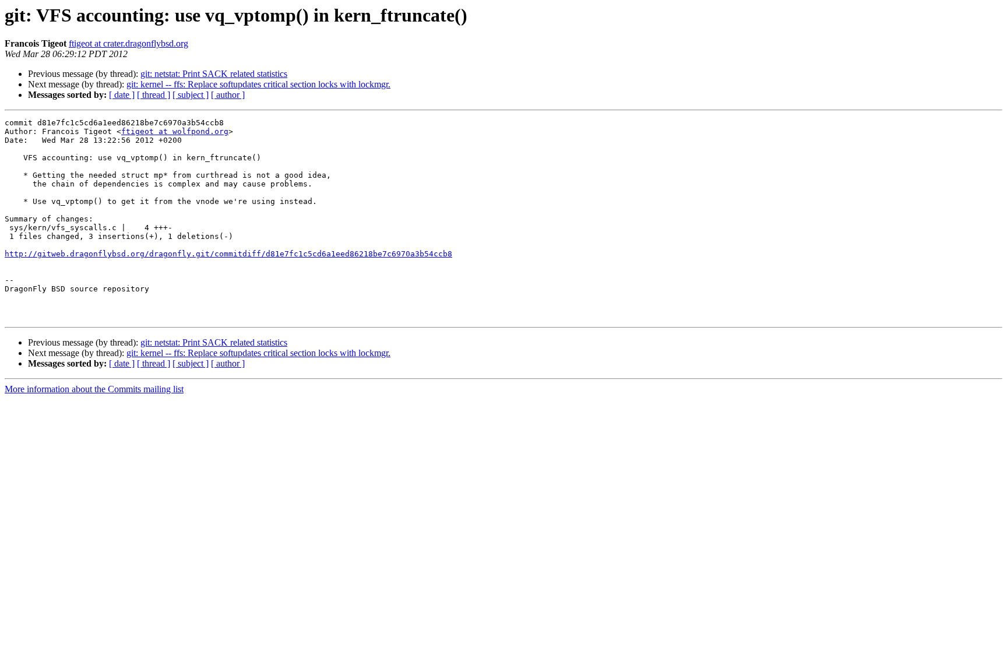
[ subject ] (190, 95)
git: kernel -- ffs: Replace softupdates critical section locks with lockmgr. (258, 84)
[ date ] (122, 95)
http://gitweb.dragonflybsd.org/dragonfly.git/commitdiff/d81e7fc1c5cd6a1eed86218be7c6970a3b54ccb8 (228, 253)
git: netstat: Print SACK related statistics (213, 74)
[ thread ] (153, 95)
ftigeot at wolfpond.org (174, 131)
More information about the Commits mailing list (94, 389)
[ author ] (228, 95)
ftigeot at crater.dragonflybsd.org (128, 43)
